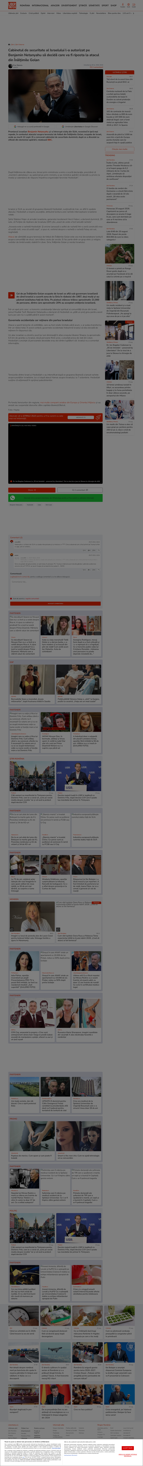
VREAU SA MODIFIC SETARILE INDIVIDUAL (128, 1455)
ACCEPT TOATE (128, 1448)
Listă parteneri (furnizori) (70, 1455)
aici (23, 1457)
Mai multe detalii (56, 1448)
